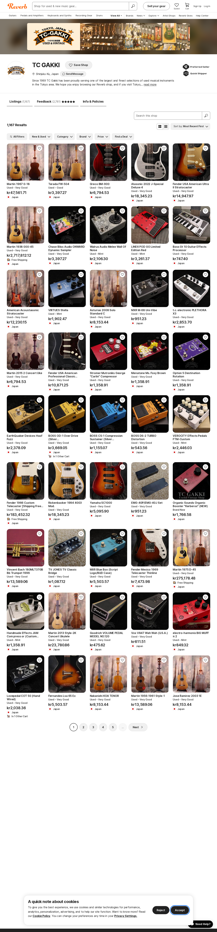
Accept (180, 910)
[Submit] (206, 116)
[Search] (133, 6)
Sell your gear (156, 6)
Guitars (12, 15)
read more (150, 84)
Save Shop (81, 65)
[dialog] (108, 910)
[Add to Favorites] (39, 148)
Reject (161, 910)
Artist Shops (169, 15)
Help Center (202, 15)
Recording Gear (84, 15)
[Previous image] (11, 162)
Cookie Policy (41, 916)
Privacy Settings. (125, 916)
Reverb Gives (186, 15)
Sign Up (197, 6)
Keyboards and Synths (60, 15)
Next (136, 727)
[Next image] (39, 162)
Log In (207, 6)
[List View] (166, 126)
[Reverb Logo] (17, 6)
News (140, 15)
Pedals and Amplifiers (32, 15)
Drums (99, 15)
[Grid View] (160, 126)
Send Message (74, 73)
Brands (129, 15)
